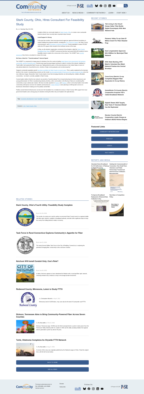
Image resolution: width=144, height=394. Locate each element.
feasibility (40, 98)
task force (46, 98)
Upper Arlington (55, 84)
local (35, 98)
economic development (27, 98)
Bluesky (96, 6)
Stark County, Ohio (65, 32)
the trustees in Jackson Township (58, 44)
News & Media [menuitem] (77, 13)
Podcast (109, 138)
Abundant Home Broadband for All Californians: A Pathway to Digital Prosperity (100, 166)
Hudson (57, 83)
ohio (24, 106)
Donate (90, 6)
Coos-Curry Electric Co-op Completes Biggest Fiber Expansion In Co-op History (115, 78)
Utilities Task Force (51, 245)
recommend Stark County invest (69, 216)
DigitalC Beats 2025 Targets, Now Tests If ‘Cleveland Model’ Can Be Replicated (116, 105)
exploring (80, 245)
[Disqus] (52, 132)
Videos (109, 145)
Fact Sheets (109, 152)
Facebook (101, 6)
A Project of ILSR (71, 5)
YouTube (114, 6)
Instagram (105, 6)
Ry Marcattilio (42, 322)
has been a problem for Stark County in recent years (52, 70)
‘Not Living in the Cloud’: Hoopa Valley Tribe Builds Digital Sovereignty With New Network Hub (115, 27)
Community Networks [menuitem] (95, 13)
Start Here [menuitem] (120, 13)
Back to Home (52, 362)
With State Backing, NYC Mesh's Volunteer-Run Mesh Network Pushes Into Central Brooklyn (115, 65)
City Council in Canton (72, 42)
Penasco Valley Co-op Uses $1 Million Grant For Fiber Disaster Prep (116, 40)
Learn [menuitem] (110, 13)
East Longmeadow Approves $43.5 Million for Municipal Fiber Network (116, 53)
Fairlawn (64, 83)
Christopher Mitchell (46, 298)
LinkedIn (110, 6)
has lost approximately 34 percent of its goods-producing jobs (66, 72)
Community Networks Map (109, 131)
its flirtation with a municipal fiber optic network (74, 273)
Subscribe (63, 387)
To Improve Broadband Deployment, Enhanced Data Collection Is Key (99, 196)
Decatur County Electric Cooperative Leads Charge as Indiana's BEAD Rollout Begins (116, 117)
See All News (52, 369)
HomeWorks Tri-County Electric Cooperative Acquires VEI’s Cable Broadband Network (116, 92)
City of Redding (64, 245)
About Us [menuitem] (65, 13)
